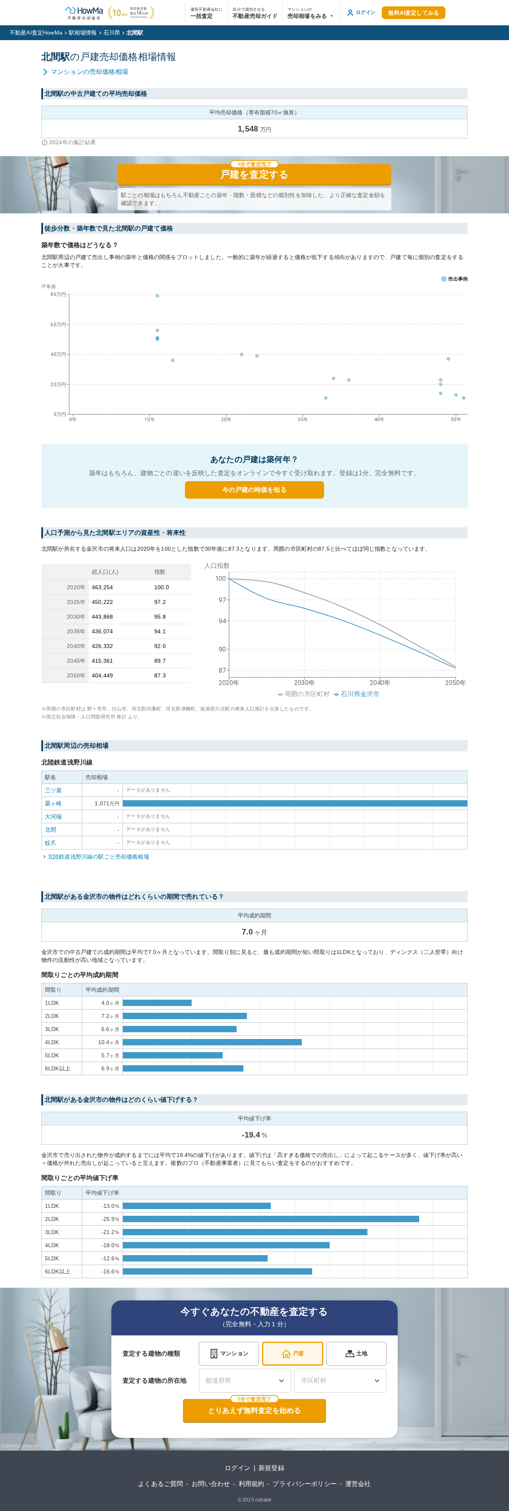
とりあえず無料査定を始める (254, 1410)
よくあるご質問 (160, 1483)
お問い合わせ (211, 1483)
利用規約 (251, 1483)
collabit (263, 1500)
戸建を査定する (254, 174)
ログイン (238, 1468)
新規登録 (271, 1468)
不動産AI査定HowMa (36, 32)
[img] (332, 627)
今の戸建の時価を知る (254, 489)
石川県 (111, 32)
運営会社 (358, 1483)
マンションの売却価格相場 (89, 71)
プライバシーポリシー (304, 1483)
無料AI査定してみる (413, 13)
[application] (254, 354)
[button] (311, 12)
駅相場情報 (83, 32)
